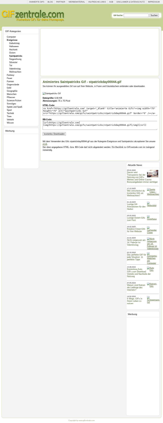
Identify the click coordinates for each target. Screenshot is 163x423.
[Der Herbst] (152, 205)
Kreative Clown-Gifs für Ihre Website (136, 230)
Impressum (154, 2)
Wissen (10, 123)
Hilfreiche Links (97, 2)
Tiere (9, 116)
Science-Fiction (14, 100)
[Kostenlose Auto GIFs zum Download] (152, 270)
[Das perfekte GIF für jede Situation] (152, 263)
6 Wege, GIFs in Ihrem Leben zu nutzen (134, 301)
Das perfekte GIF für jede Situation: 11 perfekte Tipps (136, 257)
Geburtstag (14, 43)
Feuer (9, 78)
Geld (9, 88)
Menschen (11, 94)
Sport (9, 110)
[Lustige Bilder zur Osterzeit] (152, 219)
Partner (60, 2)
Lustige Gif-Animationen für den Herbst (136, 206)
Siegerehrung (15, 59)
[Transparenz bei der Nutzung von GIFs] (152, 176)
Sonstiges (11, 103)
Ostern (12, 53)
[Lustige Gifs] (153, 302)
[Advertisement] (22, 150)
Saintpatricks (15, 56)
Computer (11, 37)
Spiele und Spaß (14, 107)
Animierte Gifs (36, 2)
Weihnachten (15, 72)
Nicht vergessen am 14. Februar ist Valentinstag (136, 242)
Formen (10, 81)
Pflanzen (11, 97)
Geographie (12, 91)
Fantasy (10, 75)
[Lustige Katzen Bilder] (152, 286)
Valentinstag (15, 68)
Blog (50, 2)
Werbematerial (77, 2)
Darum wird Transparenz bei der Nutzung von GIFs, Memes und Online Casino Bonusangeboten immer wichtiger (142, 177)
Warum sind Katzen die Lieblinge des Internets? (136, 287)
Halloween (14, 46)
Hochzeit (13, 49)
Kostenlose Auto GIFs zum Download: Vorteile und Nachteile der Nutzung (139, 273)
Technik (10, 113)
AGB (111, 2)
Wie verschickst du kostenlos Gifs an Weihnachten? (136, 193)
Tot (10, 65)
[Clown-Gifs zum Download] (152, 232)
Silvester (13, 62)
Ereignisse (12, 40)
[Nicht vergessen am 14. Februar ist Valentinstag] (152, 248)
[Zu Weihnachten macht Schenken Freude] (153, 194)
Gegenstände (13, 84)
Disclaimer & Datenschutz (131, 2)
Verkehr (10, 119)
